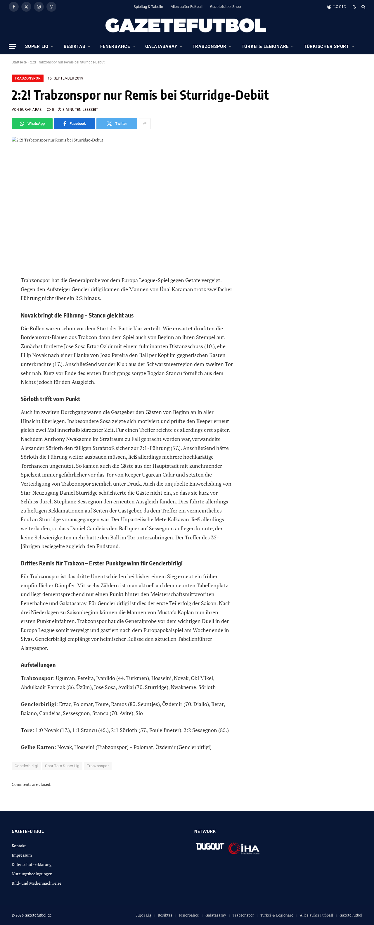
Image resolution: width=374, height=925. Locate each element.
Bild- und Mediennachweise (36, 883)
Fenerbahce (115, 46)
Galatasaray (161, 46)
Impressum (22, 855)
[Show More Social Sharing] (144, 123)
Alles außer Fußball (186, 6)
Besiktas (74, 46)
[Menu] (12, 46)
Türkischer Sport (326, 46)
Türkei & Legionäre (265, 46)
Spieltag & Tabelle (148, 6)
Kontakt (19, 845)
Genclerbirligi (26, 766)
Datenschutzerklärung (31, 864)
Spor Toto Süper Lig (62, 766)
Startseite (19, 62)
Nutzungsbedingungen (32, 873)
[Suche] (362, 6)
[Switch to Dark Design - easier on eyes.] (354, 7)
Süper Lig (37, 46)
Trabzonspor (209, 46)
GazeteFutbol (351, 915)
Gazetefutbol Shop (225, 6)
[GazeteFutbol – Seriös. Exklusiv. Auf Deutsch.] (187, 25)
